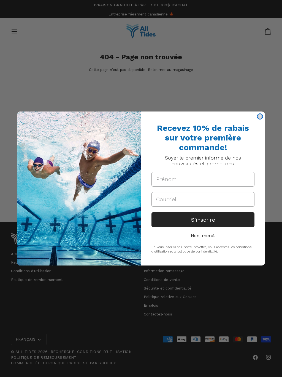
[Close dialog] (260, 116)
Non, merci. (203, 235)
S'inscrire (203, 219)
